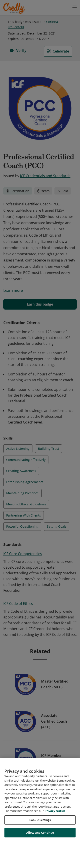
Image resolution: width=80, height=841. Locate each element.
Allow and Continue (40, 833)
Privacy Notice (55, 811)
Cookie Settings (40, 820)
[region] (40, 799)
